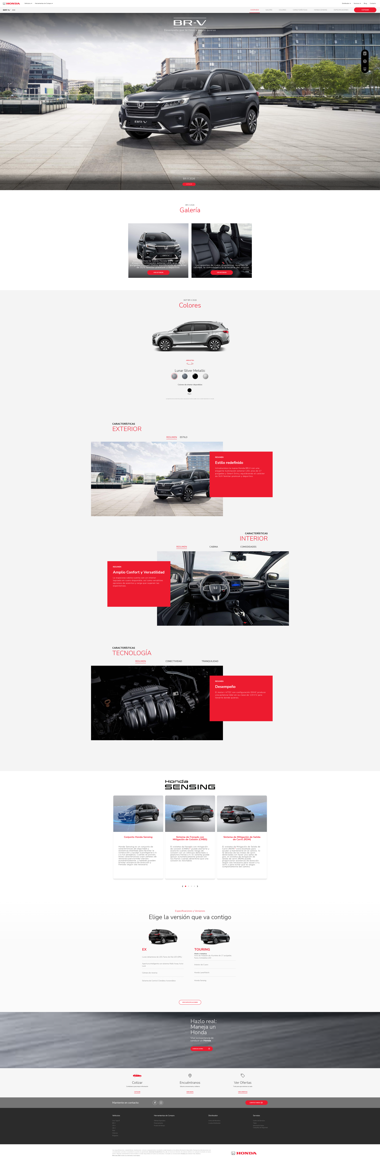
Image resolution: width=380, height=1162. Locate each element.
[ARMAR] (365, 53)
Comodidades (248, 546)
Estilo (183, 437)
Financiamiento (158, 1123)
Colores (282, 10)
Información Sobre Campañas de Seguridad (260, 1127)
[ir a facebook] (155, 1102)
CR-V (113, 1126)
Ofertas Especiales (159, 1121)
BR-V (113, 1123)
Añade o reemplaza (200, 954)
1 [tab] (186, 887)
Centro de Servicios (259, 1121)
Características (300, 10)
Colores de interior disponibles (190, 384)
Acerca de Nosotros (214, 1121)
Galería (269, 10)
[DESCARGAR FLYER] (365, 69)
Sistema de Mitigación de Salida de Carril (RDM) (241, 838)
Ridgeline (115, 1136)
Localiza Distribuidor (214, 1123)
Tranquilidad (210, 661)
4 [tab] (195, 887)
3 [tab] (192, 887)
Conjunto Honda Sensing (138, 837)
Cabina (213, 546)
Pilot (113, 1130)
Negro (189, 394)
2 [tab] (189, 887)
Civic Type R (116, 1121)
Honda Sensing (320, 10)
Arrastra (190, 360)
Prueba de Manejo (159, 1126)
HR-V (114, 1128)
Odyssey (115, 1133)
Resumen (171, 437)
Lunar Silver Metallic (190, 370)
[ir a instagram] (161, 1102)
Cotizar (365, 10)
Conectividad (174, 661)
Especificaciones (341, 10)
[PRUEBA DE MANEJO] (365, 61)
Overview (254, 10)
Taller (255, 1123)
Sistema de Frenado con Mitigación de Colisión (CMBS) (190, 838)
